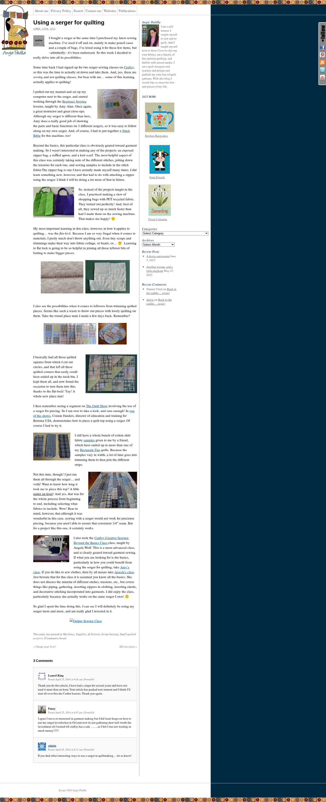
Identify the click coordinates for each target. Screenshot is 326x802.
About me (41, 10)
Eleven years (128, 647)
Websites (110, 10)
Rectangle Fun (90, 450)
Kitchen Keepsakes (156, 136)
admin (52, 745)
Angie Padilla (12, 13)
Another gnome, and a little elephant (159, 269)
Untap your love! (44, 647)
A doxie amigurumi (158, 256)
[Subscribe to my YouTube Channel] (322, 77)
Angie (150, 300)
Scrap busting (110, 634)
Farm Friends (157, 177)
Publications (127, 10)
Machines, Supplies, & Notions (81, 634)
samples (89, 440)
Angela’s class (124, 572)
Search (78, 10)
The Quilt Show (97, 406)
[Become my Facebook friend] (322, 47)
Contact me (93, 10)
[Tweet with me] (322, 70)
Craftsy (129, 67)
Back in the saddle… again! (161, 291)
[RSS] (322, 62)
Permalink (89, 679)
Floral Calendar (157, 219)
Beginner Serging (74, 101)
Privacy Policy (61, 10)
